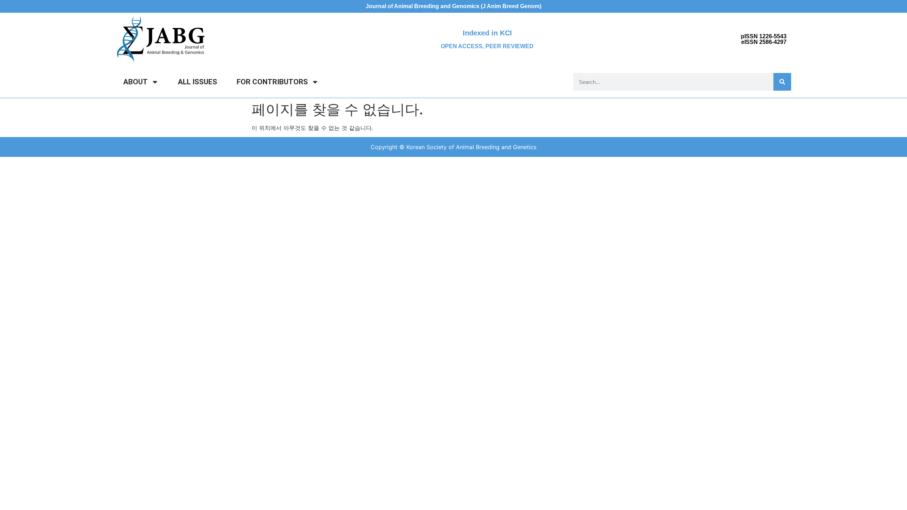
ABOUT (135, 82)
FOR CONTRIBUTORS (272, 82)
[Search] (782, 82)
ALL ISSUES (197, 82)
